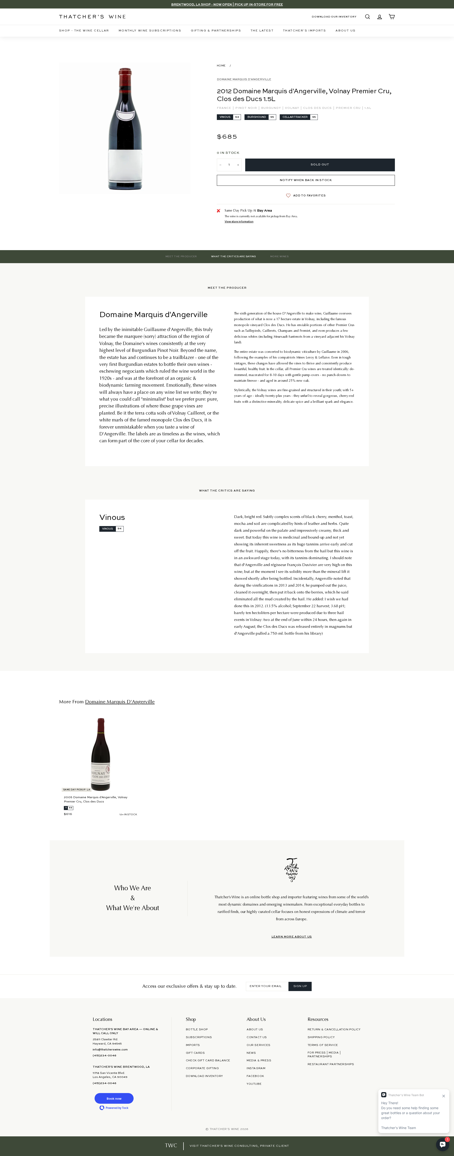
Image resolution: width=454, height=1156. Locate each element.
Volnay (292, 108)
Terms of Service (323, 1045)
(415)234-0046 (104, 1055)
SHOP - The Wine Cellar (84, 30)
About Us (346, 30)
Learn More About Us (291, 936)
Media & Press (259, 1060)
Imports (193, 1045)
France (224, 108)
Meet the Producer (181, 256)
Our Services (259, 1045)
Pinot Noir (246, 108)
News (251, 1053)
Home (221, 65)
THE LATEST (262, 30)
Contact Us (257, 1037)
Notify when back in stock (306, 180)
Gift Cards (195, 1053)
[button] (114, 1098)
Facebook (255, 1076)
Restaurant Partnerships (331, 1064)
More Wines (279, 256)
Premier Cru (349, 108)
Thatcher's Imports (304, 30)
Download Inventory (204, 1076)
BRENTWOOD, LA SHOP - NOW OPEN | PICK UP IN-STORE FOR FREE (227, 4)
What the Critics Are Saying (233, 256)
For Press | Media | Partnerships (324, 1054)
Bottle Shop (197, 1029)
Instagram (256, 1068)
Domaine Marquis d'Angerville (244, 79)
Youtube (254, 1084)
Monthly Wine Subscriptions (150, 30)
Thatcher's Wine (224, 1129)
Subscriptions (199, 1037)
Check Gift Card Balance (208, 1060)
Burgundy (271, 108)
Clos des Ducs (318, 108)
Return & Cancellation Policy (334, 1029)
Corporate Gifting (202, 1068)
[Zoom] (124, 128)
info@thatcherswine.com (110, 1049)
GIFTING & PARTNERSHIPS (216, 30)
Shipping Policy (321, 1037)
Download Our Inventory (334, 17)
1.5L (368, 108)
